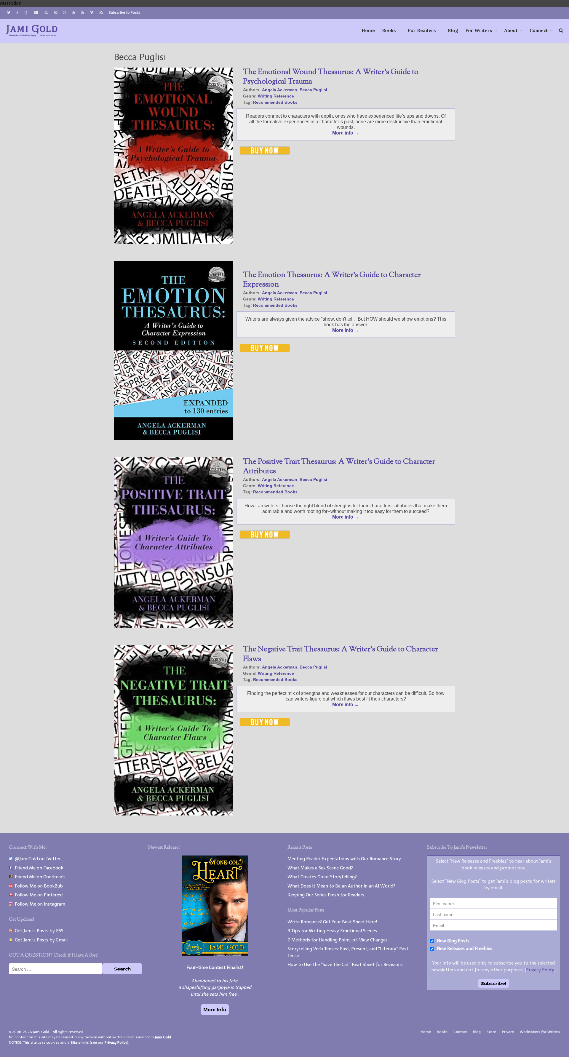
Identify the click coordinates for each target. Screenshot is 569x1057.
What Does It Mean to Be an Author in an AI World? (341, 886)
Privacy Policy (540, 970)
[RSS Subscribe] (101, 13)
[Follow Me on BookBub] (35, 13)
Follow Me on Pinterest (37, 895)
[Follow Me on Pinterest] (55, 12)
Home (368, 30)
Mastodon (10, 3)
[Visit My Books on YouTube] (82, 12)
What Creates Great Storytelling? (322, 876)
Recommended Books (275, 102)
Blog (453, 30)
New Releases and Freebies (464, 948)
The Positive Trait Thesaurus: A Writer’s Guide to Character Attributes (339, 467)
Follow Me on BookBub (37, 886)
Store (491, 1032)
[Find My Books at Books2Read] (46, 13)
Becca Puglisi (313, 89)
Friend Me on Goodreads (38, 876)
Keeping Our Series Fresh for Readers (325, 895)
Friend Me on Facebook (37, 868)
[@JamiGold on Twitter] (8, 12)
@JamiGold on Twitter (36, 858)
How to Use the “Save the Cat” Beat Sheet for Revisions (345, 964)
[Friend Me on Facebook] (17, 12)
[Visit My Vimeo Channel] (91, 12)
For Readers (422, 30)
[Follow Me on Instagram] (64, 12)
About (511, 30)
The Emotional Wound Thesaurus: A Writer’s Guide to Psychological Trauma (330, 77)
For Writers (478, 30)
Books (389, 30)
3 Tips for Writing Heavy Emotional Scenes (332, 930)
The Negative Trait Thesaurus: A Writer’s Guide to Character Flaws (340, 654)
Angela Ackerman (279, 89)
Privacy (508, 1032)
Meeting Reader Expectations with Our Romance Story (344, 858)
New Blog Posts (452, 941)
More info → (345, 132)
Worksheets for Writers (540, 1032)
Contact (460, 1032)
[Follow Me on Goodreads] (25, 13)
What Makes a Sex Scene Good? (320, 868)
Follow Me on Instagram (38, 904)
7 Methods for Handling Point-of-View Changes (337, 940)
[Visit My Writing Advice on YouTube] (73, 12)
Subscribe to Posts (124, 12)
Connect (539, 30)
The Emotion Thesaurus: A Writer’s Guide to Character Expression (332, 280)
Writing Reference (276, 96)
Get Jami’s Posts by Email (40, 940)
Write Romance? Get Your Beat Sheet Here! (332, 922)
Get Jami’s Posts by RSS (37, 930)
